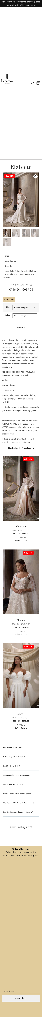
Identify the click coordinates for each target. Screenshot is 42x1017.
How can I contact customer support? (18, 812)
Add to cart (21, 328)
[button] (35, 176)
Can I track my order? (11, 766)
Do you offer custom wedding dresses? (18, 793)
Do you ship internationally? (14, 757)
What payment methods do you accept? (18, 803)
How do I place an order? (13, 747)
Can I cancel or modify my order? (16, 775)
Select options (21, 540)
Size (8, 307)
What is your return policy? (13, 784)
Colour (8, 315)
